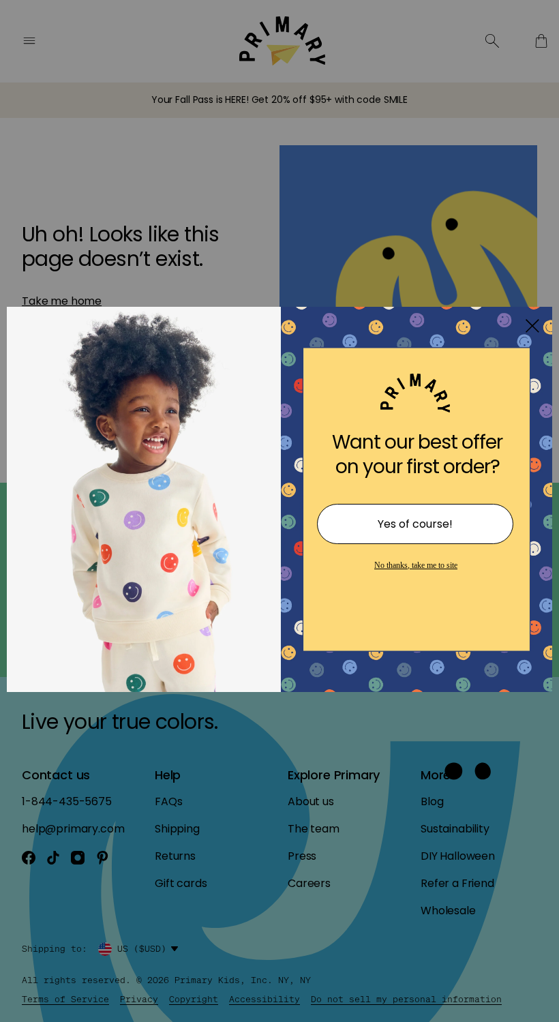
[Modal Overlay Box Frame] (279, 511)
